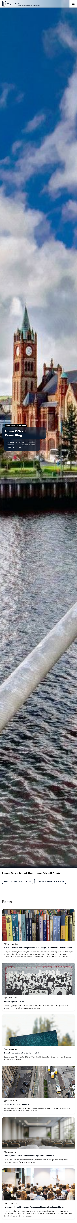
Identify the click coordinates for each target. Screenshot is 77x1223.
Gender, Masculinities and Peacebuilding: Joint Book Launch (29, 1156)
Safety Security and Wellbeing (16, 1104)
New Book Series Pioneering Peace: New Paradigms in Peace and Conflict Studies (38, 948)
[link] (38, 934)
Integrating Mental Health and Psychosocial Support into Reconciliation (34, 1207)
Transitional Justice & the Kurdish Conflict (21, 1053)
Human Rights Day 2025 (14, 1001)
